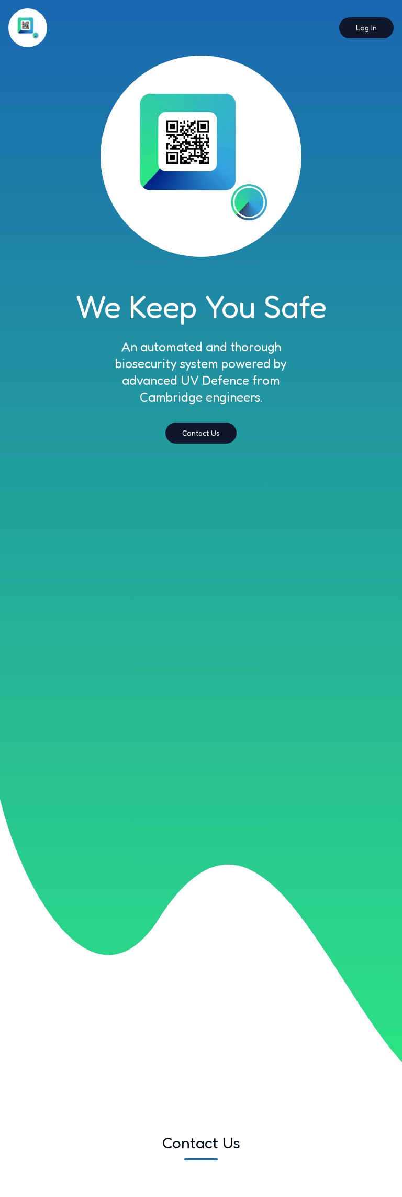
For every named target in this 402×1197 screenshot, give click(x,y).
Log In (366, 27)
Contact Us (201, 432)
